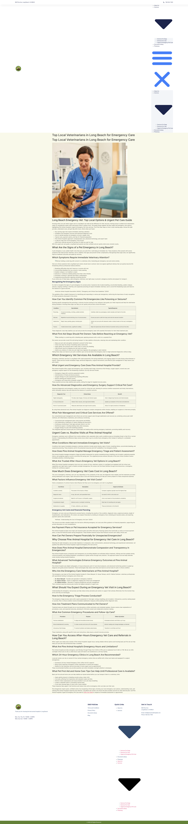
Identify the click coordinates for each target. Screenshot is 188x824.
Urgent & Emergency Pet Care (165, 42)
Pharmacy (157, 46)
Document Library (158, 44)
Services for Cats (161, 40)
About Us (156, 5)
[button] (162, 68)
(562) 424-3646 (88, 692)
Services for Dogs (162, 39)
